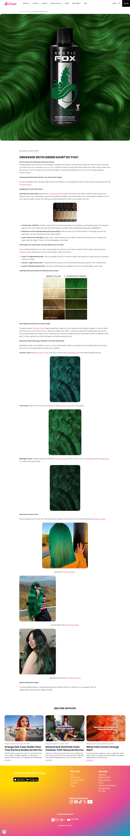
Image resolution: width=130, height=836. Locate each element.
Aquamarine (71, 353)
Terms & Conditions (107, 785)
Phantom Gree (54, 194)
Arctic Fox (21, 11)
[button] (4, 832)
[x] (85, 802)
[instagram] (71, 802)
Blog (72, 785)
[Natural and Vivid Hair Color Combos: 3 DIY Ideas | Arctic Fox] (65, 728)
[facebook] (76, 802)
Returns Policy (104, 777)
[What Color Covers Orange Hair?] (105, 728)
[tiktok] (80, 802)
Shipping (102, 774)
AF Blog (28, 11)
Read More (8, 760)
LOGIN (114, 3)
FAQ (72, 774)
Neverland (50, 406)
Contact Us (75, 777)
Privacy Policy (104, 788)
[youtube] (90, 802)
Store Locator (104, 780)
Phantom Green (48, 167)
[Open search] (119, 3)
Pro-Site (102, 791)
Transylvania (88, 459)
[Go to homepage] (11, 3)
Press (101, 783)
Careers (74, 783)
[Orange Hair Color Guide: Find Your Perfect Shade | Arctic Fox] (24, 728)
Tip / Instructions (78, 780)
